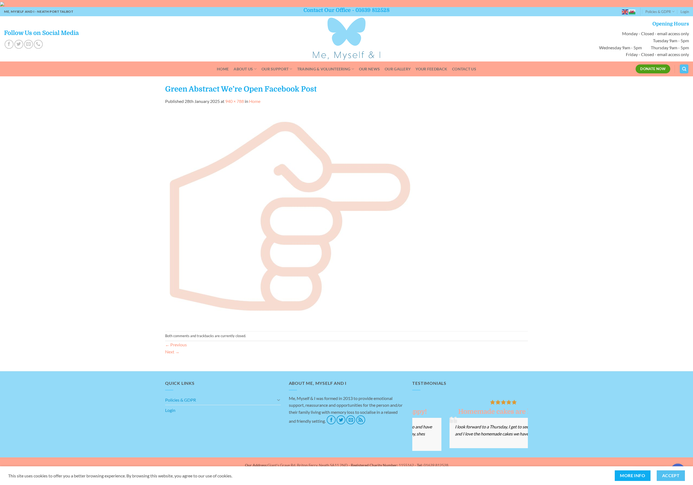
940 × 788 (234, 101)
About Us (243, 69)
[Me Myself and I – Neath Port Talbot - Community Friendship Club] (346, 38)
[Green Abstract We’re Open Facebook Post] (292, 217)
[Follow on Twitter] (18, 44)
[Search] (684, 68)
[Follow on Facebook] (9, 44)
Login (685, 11)
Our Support (275, 69)
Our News (369, 69)
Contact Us (464, 69)
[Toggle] (278, 399)
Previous (176, 344)
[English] (625, 11)
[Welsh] (632, 11)
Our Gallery (398, 69)
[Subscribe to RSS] (360, 419)
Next (172, 351)
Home (223, 69)
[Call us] (38, 44)
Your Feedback (431, 69)
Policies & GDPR (658, 11)
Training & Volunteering (324, 69)
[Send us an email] (28, 44)
